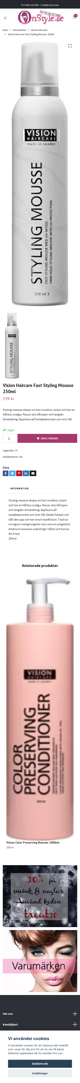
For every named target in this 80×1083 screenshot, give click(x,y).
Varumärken (19, 30)
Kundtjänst (10, 1024)
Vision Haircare (39, 30)
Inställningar (40, 1073)
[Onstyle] (41, 17)
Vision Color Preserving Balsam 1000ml (32, 842)
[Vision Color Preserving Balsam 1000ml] (40, 709)
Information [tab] (19, 488)
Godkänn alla (40, 1063)
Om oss (8, 1013)
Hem (5, 30)
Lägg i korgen (49, 438)
